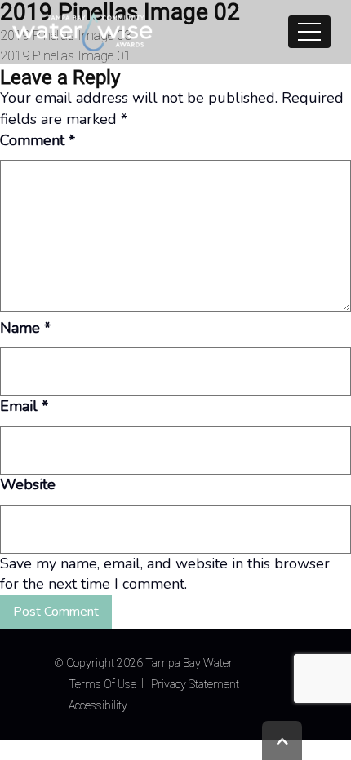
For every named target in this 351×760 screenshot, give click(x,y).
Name (25, 328)
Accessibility (98, 705)
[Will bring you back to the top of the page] (282, 740)
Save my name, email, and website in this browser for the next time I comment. (165, 574)
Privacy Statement (195, 684)
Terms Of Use (102, 684)
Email (24, 406)
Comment (37, 140)
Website (28, 484)
